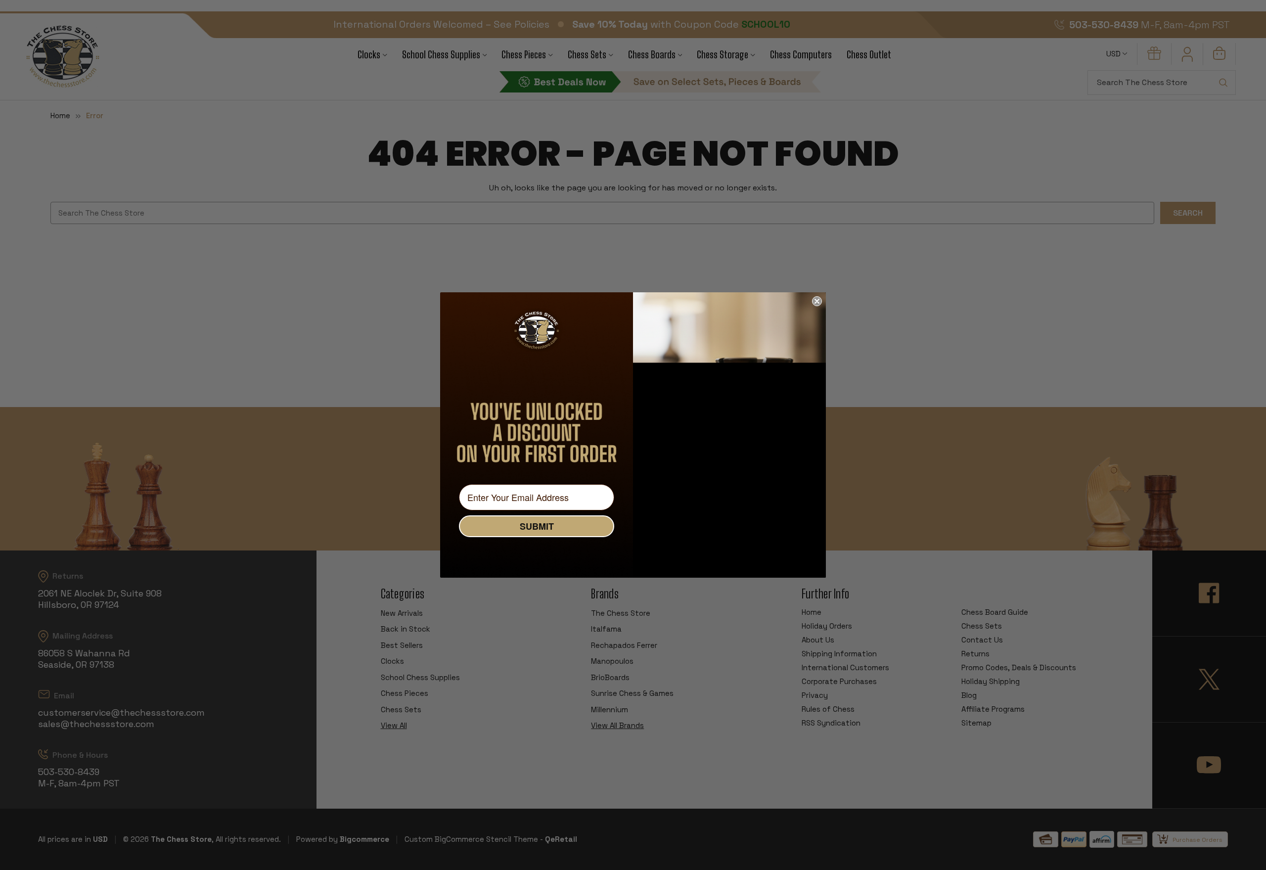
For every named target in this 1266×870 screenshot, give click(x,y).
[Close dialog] (817, 301)
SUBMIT (537, 526)
